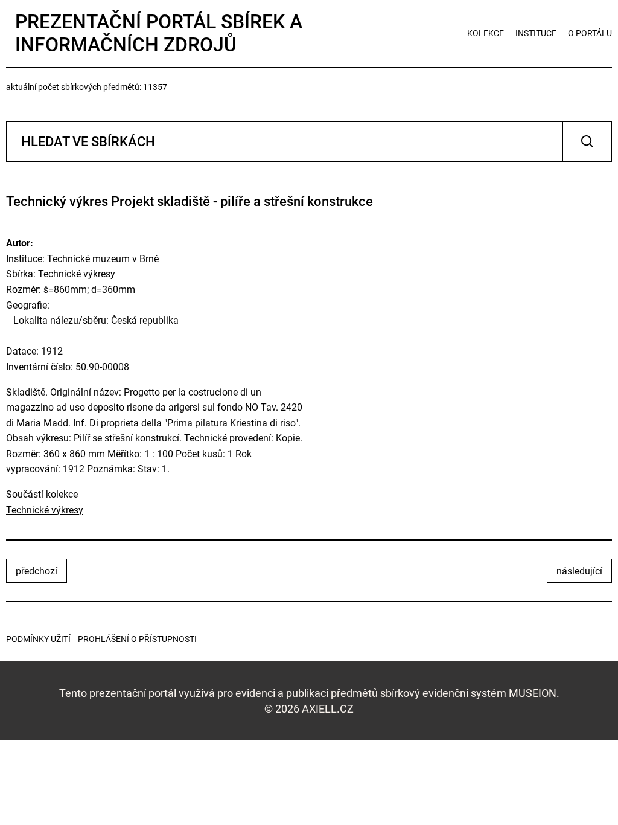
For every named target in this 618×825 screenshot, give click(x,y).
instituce (535, 33)
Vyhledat (587, 141)
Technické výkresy (44, 510)
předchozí (36, 571)
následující (579, 571)
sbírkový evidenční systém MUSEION (468, 693)
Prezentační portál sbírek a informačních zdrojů (158, 33)
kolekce (485, 33)
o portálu (590, 33)
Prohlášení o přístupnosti (137, 639)
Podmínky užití (38, 639)
